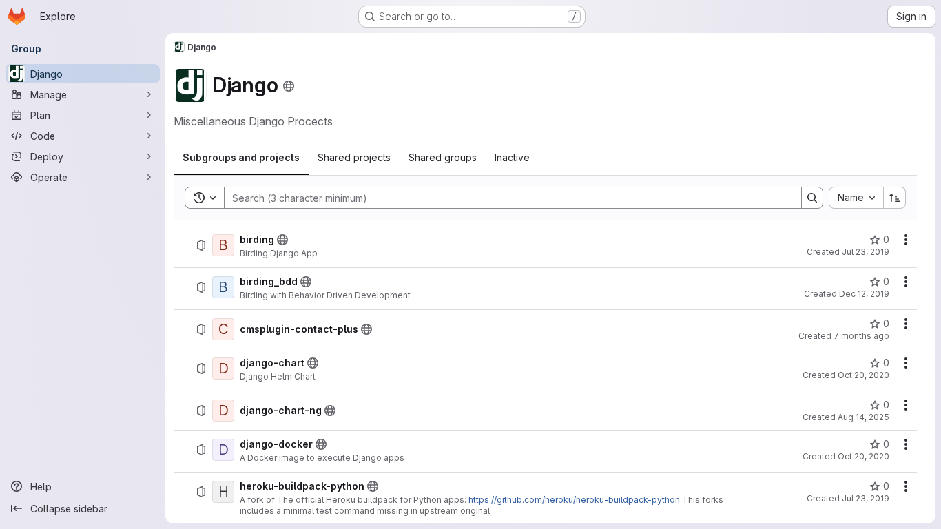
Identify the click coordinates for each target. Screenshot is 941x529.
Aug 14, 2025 (863, 417)
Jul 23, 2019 (865, 252)
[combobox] (856, 198)
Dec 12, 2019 (864, 294)
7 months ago (861, 336)
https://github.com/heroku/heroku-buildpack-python (574, 500)
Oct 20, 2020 (863, 375)
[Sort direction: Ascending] (895, 198)
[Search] (812, 198)
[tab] (241, 158)
